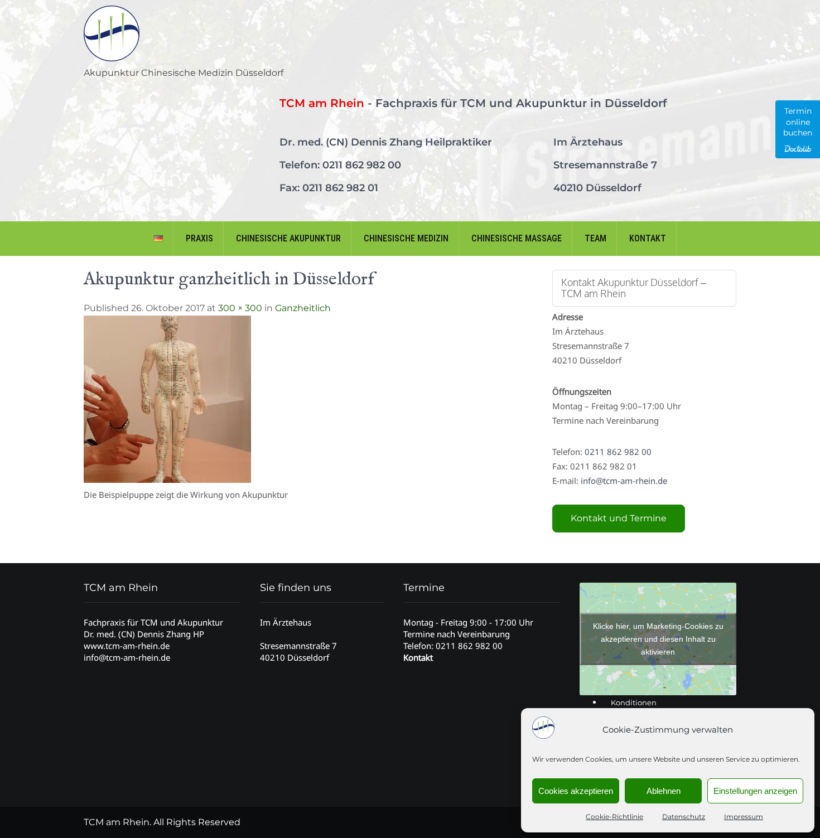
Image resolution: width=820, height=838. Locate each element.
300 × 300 (240, 308)
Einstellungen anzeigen (755, 791)
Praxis (199, 238)
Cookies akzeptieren (575, 791)
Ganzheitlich (303, 308)
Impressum (743, 816)
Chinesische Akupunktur (288, 238)
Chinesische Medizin (406, 238)
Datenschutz (683, 816)
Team (595, 238)
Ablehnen (664, 791)
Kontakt (647, 238)
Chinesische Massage (516, 238)
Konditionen (634, 702)
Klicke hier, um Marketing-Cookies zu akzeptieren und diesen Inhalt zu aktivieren (658, 639)
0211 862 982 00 (361, 165)
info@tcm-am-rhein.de (624, 480)
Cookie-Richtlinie (614, 816)
